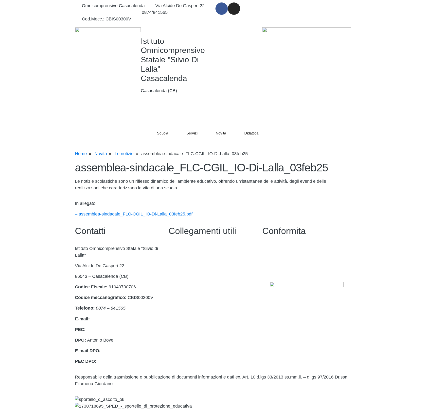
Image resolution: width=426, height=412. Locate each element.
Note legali (272, 269)
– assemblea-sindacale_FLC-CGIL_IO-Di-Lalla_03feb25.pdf (134, 214)
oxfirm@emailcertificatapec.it (126, 361)
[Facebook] (221, 8)
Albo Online (180, 280)
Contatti (176, 248)
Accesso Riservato (187, 312)
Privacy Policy (276, 248)
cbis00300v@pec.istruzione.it (115, 329)
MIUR (174, 290)
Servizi (191, 133)
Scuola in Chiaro (185, 269)
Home (81, 153)
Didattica (251, 133)
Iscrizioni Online (184, 301)
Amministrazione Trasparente (197, 259)
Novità (221, 133)
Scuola (162, 133)
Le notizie (124, 153)
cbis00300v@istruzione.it (106, 12)
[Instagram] (234, 8)
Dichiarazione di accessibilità (290, 259)
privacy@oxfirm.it (119, 350)
